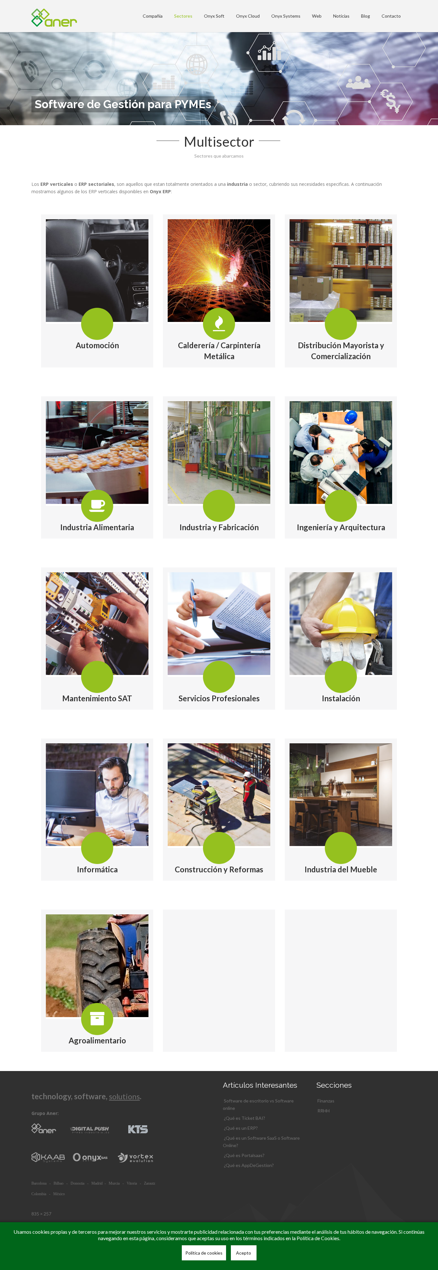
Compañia (153, 16)
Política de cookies (204, 1253)
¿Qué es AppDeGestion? (249, 1165)
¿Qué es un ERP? (241, 1128)
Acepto (243, 1253)
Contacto (391, 16)
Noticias (341, 16)
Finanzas (325, 1100)
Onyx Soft (214, 16)
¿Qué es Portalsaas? (244, 1155)
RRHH (323, 1110)
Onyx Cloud (248, 16)
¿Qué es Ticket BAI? (244, 1118)
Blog (365, 16)
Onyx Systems (285, 16)
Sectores (183, 16)
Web (317, 16)
